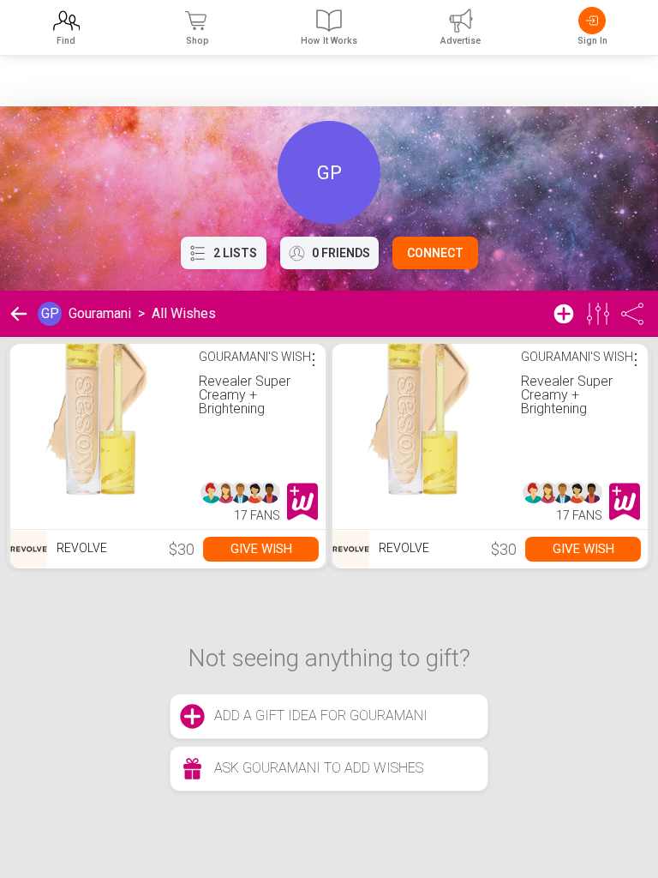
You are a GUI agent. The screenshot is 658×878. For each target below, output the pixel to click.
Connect (435, 253)
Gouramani (100, 313)
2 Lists (235, 253)
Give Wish (261, 548)
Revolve (80, 548)
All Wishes (184, 313)
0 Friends (341, 253)
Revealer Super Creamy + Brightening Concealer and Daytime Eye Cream (244, 415)
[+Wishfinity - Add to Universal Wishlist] (302, 501)
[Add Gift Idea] (564, 314)
